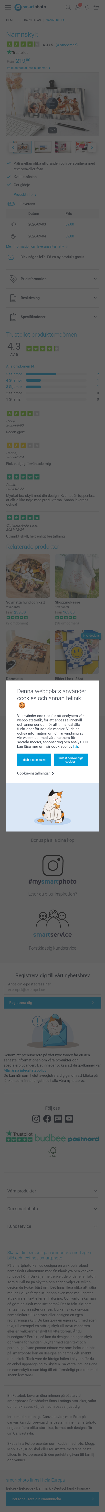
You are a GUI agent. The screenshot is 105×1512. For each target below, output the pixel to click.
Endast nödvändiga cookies (71, 759)
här (75, 746)
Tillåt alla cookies (33, 760)
